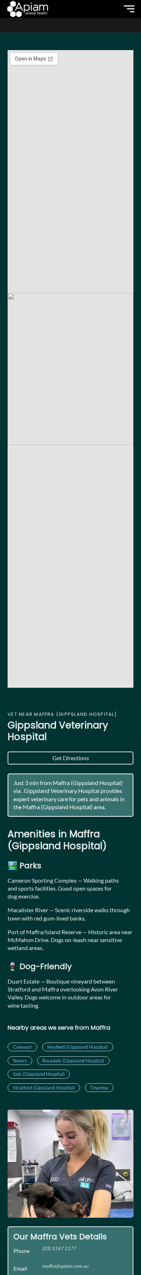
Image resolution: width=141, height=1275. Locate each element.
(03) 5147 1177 (59, 1248)
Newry (20, 1061)
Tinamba (99, 1088)
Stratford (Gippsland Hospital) (44, 1088)
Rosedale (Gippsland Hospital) (73, 1061)
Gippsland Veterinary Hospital (58, 731)
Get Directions (70, 757)
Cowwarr (22, 1047)
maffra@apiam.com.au (65, 1266)
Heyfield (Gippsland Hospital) (77, 1047)
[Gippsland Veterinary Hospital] (28, 9)
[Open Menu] (129, 9)
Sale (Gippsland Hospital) (39, 1074)
